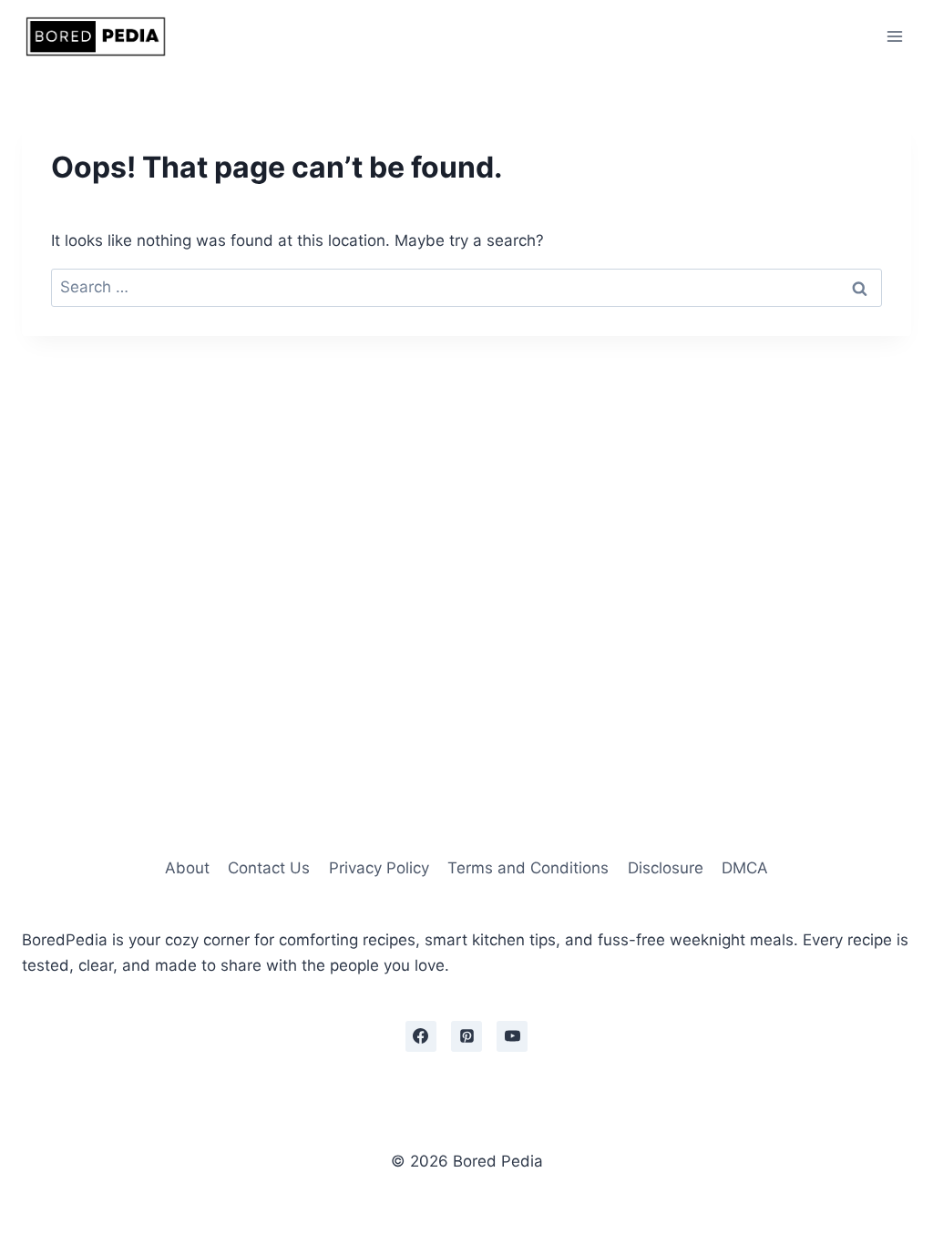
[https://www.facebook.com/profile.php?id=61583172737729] (420, 1036)
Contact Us (269, 868)
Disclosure (665, 868)
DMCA (745, 868)
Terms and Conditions (528, 868)
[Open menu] (894, 36)
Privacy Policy (379, 868)
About (187, 868)
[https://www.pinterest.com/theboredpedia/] (466, 1036)
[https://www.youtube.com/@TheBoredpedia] (512, 1036)
